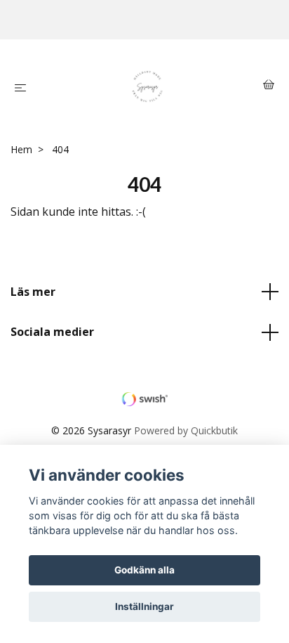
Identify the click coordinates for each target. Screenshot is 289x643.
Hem (21, 149)
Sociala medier (52, 331)
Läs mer (33, 291)
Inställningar (144, 606)
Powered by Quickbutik (186, 430)
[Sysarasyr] (147, 86)
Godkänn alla (144, 570)
